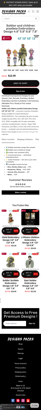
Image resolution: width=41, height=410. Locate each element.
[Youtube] (28, 400)
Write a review (20, 192)
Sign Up (32, 323)
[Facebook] (12, 400)
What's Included (8, 139)
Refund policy (20, 376)
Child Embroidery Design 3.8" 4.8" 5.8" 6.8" (10, 240)
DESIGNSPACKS (20, 404)
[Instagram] (23, 400)
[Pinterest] (17, 400)
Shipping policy (20, 372)
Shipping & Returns (25, 139)
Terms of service (21, 363)
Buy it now (20, 91)
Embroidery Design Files (29, 132)
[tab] (9, 140)
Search (20, 349)
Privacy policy (20, 368)
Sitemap (20, 353)
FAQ (37, 139)
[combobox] (17, 18)
